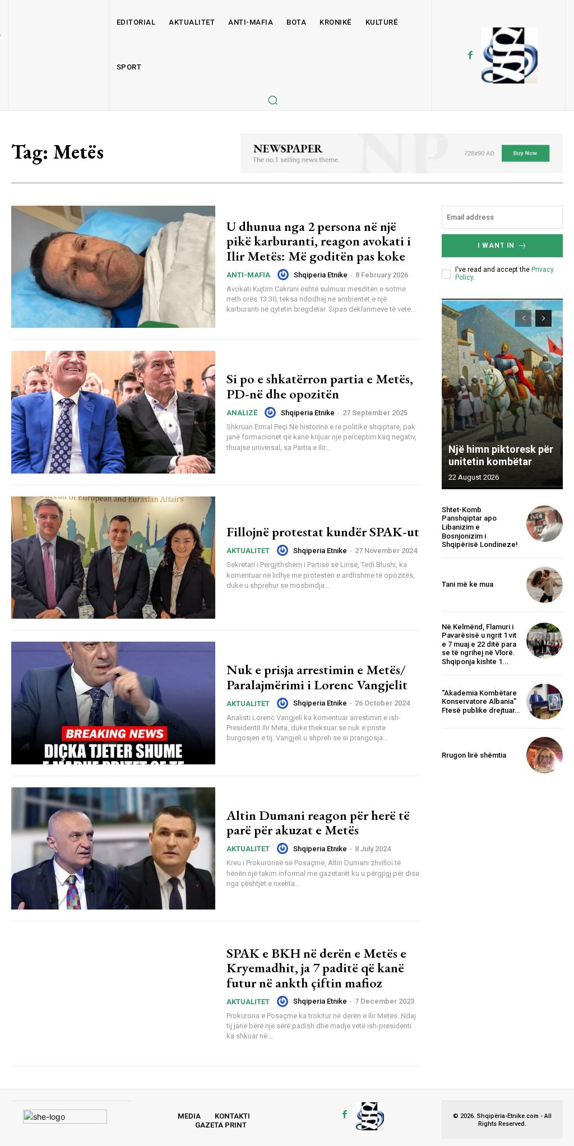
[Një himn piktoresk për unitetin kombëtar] (502, 394)
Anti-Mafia (248, 275)
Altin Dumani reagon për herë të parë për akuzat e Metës (318, 822)
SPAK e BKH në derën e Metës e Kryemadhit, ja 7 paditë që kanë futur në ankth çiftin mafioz (316, 967)
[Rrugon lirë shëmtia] (544, 755)
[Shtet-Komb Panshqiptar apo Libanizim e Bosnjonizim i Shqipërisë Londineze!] (544, 523)
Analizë (241, 413)
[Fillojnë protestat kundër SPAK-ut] (113, 558)
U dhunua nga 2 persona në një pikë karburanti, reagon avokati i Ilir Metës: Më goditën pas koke (318, 241)
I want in (496, 245)
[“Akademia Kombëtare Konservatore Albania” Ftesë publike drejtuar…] (544, 702)
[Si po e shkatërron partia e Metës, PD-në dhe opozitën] (113, 412)
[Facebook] (470, 55)
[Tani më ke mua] (544, 585)
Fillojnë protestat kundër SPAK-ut (322, 531)
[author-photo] (284, 274)
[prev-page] (523, 318)
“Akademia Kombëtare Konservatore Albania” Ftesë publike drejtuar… (481, 701)
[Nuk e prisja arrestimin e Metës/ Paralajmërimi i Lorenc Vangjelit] (113, 703)
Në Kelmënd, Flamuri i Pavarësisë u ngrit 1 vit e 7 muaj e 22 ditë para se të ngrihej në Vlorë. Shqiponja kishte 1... (479, 644)
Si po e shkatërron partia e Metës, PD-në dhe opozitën (319, 386)
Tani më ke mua (467, 584)
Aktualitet (248, 550)
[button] (272, 99)
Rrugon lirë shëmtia (474, 755)
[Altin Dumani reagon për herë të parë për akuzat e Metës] (113, 848)
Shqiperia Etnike (321, 275)
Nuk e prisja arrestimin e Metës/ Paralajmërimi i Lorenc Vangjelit (317, 677)
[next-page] (543, 318)
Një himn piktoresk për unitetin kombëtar (500, 455)
